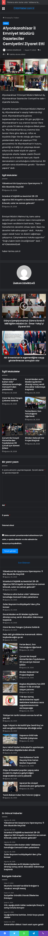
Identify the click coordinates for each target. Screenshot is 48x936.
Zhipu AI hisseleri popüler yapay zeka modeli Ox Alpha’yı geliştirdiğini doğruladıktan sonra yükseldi (21, 773)
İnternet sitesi (8, 525)
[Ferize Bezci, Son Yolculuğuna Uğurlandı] (35, 403)
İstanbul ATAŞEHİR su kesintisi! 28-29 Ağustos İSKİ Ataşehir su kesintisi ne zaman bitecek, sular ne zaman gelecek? (23, 200)
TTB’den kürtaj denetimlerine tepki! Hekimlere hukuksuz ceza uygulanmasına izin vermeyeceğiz (31, 702)
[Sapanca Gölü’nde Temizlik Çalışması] (10, 739)
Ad (4, 505)
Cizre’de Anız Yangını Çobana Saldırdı (12, 399)
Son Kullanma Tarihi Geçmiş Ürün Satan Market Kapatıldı (29, 760)
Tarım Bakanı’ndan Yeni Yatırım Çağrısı (21, 795)
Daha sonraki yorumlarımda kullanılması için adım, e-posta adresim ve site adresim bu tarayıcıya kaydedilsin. (22, 539)
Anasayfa (8, 18)
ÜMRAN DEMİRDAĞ (13, 50)
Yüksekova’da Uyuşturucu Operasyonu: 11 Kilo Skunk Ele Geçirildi (23, 572)
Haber (16, 18)
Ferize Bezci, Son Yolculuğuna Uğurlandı (33, 414)
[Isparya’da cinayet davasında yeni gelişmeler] (10, 787)
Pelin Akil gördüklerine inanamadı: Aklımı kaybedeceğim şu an (22, 636)
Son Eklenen (24, 562)
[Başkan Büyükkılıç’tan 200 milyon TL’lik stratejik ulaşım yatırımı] (10, 688)
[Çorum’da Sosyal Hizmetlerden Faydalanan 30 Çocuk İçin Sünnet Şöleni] (12, 429)
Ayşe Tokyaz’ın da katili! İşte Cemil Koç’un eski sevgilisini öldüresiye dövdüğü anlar (23, 726)
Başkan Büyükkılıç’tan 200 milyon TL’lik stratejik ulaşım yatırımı (32, 687)
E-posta (6, 515)
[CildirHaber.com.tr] (24, 8)
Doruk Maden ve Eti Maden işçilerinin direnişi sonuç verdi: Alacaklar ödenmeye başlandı (35, 384)
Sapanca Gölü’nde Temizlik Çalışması (28, 737)
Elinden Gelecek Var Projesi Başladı (34, 439)
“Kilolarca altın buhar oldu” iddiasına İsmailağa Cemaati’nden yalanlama (11, 384)
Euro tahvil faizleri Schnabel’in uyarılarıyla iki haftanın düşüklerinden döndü (23, 748)
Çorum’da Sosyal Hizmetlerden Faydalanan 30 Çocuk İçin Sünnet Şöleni (11, 443)
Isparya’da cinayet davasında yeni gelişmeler (32, 784)
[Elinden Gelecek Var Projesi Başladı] (35, 429)
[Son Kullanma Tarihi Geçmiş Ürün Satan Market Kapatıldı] (10, 761)
